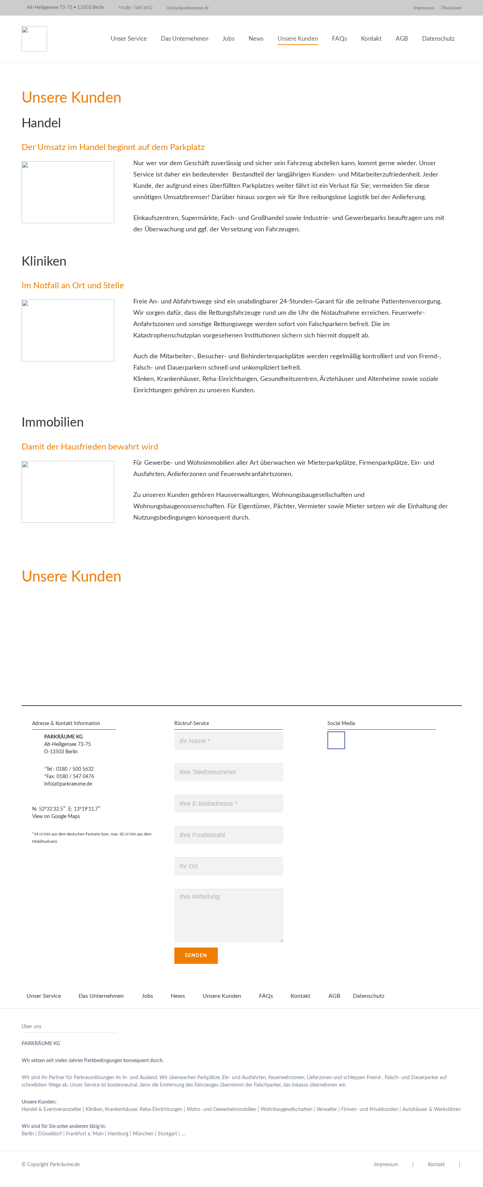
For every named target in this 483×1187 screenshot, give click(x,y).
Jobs (147, 996)
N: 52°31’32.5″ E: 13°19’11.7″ (66, 809)
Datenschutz (368, 996)
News (178, 996)
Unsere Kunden (222, 996)
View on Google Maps (56, 816)
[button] (413, 38)
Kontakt (300, 996)
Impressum (424, 7)
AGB (334, 996)
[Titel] (34, 39)
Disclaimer (451, 7)
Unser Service (44, 996)
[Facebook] (336, 740)
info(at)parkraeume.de (68, 784)
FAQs (266, 996)
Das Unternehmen (101, 996)
